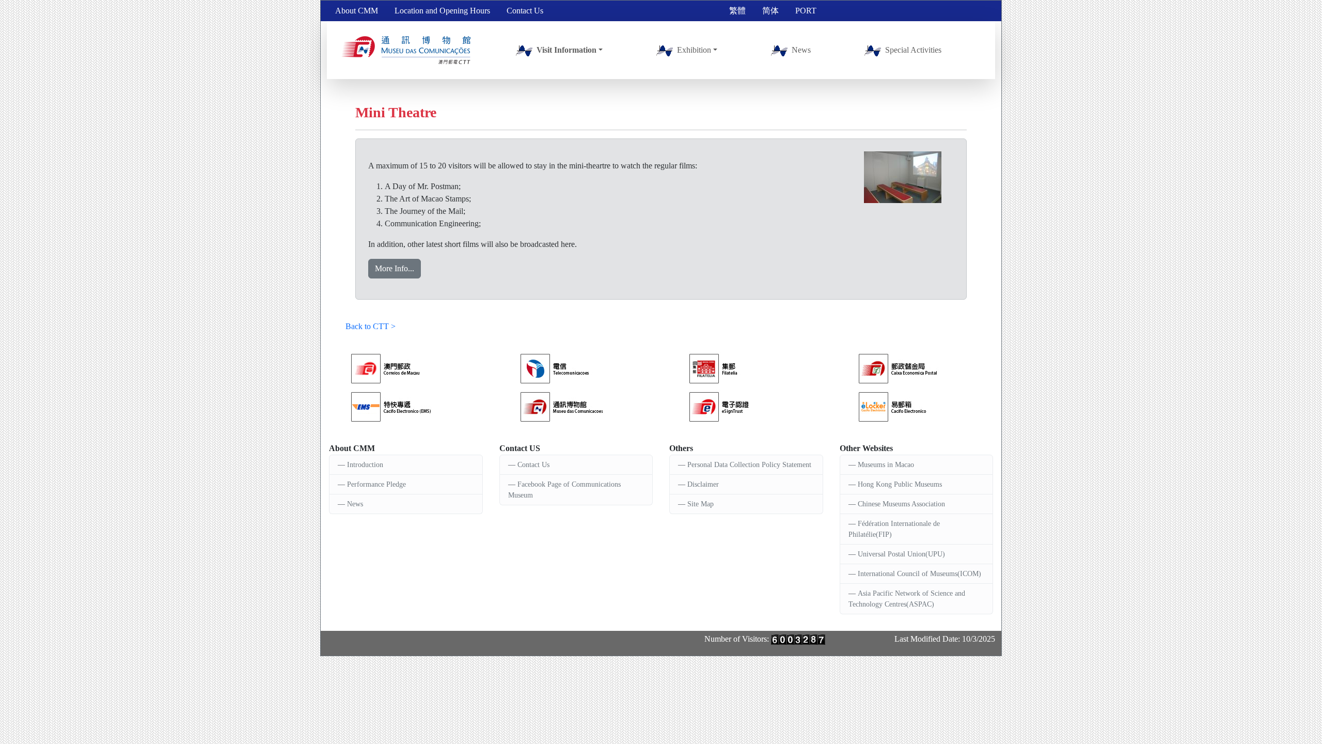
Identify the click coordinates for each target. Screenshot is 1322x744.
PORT (805, 10)
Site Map (700, 504)
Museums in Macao (886, 465)
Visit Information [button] (566, 49)
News (801, 49)
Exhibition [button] (694, 49)
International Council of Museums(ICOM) (919, 574)
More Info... (394, 268)
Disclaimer (703, 484)
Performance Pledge (376, 484)
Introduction (365, 465)
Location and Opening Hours (442, 10)
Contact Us (525, 10)
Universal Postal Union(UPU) (901, 554)
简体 (770, 10)
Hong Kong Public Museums (900, 484)
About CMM (356, 10)
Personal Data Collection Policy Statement (749, 465)
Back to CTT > (370, 326)
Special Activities (913, 49)
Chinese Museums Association (901, 504)
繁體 (737, 10)
